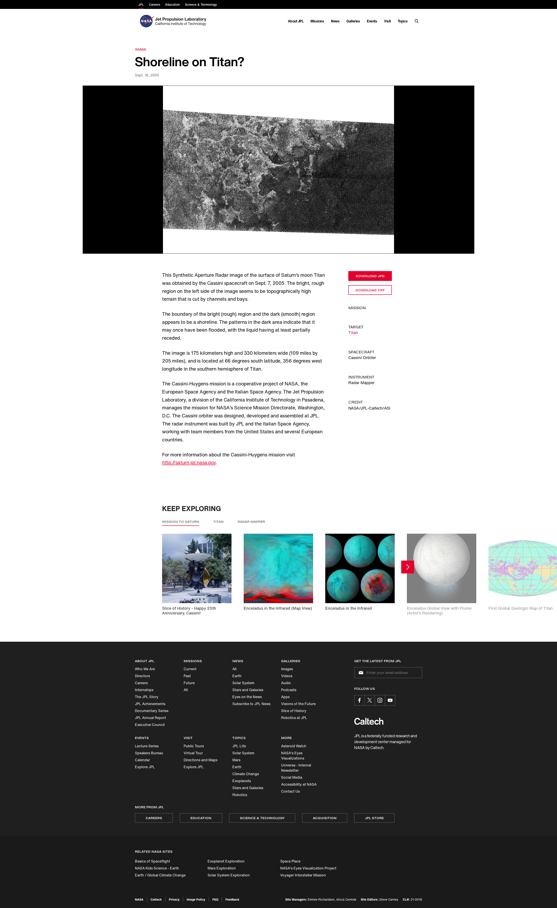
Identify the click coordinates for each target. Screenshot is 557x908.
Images (287, 669)
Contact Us (290, 791)
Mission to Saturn (180, 521)
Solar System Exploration (229, 875)
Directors (142, 675)
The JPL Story (146, 696)
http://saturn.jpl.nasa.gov (189, 462)
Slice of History (293, 710)
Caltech (156, 899)
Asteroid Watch (293, 746)
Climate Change (245, 773)
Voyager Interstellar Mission (303, 875)
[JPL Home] (181, 21)
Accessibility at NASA (299, 784)
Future (189, 682)
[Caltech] (368, 721)
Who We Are (145, 669)
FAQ (215, 899)
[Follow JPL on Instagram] (380, 700)
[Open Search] (416, 21)
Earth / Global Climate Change (160, 875)
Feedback (232, 899)
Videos (286, 675)
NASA (139, 899)
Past (187, 675)
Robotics (239, 794)
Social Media (291, 777)
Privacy (174, 899)
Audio (286, 682)
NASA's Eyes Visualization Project (308, 868)
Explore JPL (145, 767)
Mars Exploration (222, 868)
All (186, 689)
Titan (353, 332)
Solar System (243, 682)
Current (190, 669)
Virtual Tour (193, 753)
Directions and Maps (200, 760)
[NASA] (146, 21)
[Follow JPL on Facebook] (359, 700)
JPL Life (239, 746)
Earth (237, 675)
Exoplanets (241, 780)
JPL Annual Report (150, 717)
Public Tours (194, 746)
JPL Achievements (150, 703)
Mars (236, 760)
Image (140, 49)
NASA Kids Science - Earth (157, 868)
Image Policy (196, 899)
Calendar (142, 760)
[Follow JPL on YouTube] (390, 700)
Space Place (290, 861)
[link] (278, 170)
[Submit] (360, 672)
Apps (285, 696)
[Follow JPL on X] (369, 700)
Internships (144, 689)
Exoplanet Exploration (226, 861)
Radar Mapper (251, 521)
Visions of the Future (298, 703)
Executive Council (150, 724)
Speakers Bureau (149, 753)
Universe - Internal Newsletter (296, 768)
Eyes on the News (247, 696)
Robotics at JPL (294, 717)
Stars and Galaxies (247, 689)
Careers (141, 682)
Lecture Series (147, 746)
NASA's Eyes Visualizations (292, 755)
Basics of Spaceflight (152, 861)
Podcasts (288, 689)
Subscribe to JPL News (251, 703)
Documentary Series (151, 710)
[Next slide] (407, 567)
